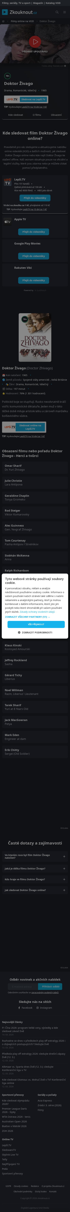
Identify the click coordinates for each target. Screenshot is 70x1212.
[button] (35, 616)
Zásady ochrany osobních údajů (37, 611)
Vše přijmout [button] (36, 624)
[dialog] (35, 605)
